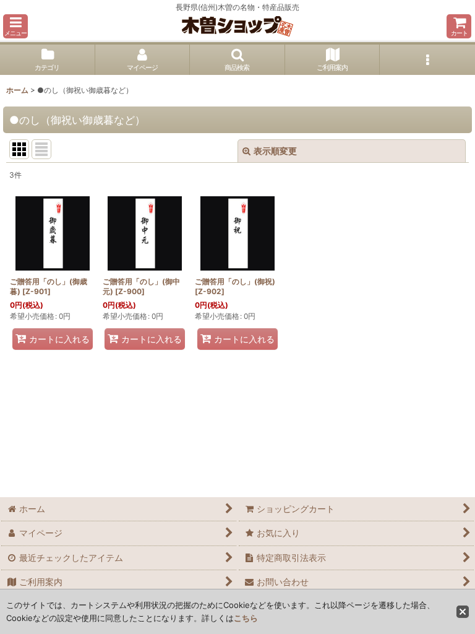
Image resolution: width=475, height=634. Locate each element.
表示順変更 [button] (275, 150)
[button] (15, 26)
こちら (246, 618)
